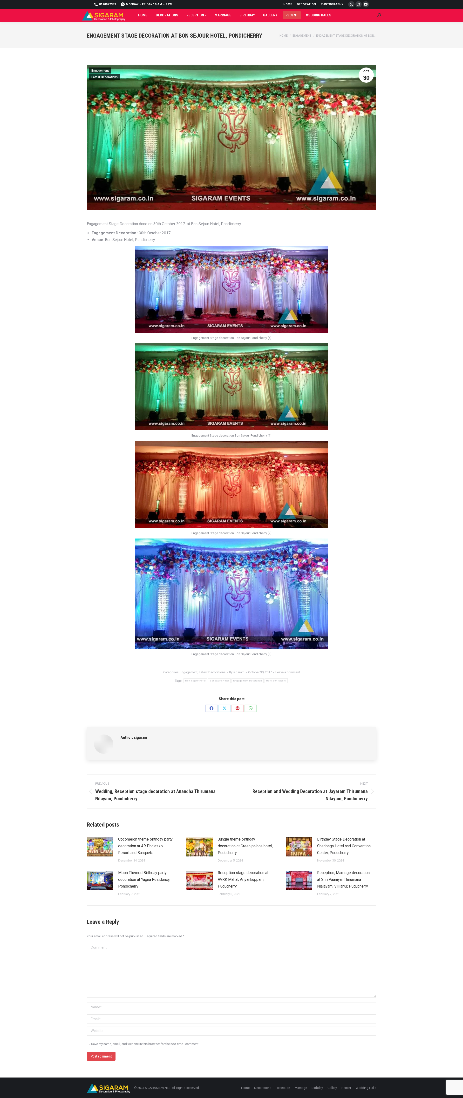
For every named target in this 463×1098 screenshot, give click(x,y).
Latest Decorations (104, 77)
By (237, 672)
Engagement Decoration (247, 680)
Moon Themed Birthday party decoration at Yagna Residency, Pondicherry (144, 879)
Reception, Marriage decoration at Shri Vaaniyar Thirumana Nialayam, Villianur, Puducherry (343, 879)
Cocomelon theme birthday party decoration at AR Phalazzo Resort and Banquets (145, 846)
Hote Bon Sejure (276, 680)
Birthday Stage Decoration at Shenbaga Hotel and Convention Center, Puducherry (344, 846)
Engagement (100, 70)
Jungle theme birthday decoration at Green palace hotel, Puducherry (245, 846)
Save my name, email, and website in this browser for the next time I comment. (145, 1044)
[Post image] (100, 846)
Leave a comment (287, 672)
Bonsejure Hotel (219, 680)
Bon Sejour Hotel (195, 680)
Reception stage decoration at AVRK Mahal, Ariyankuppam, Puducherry (243, 879)
